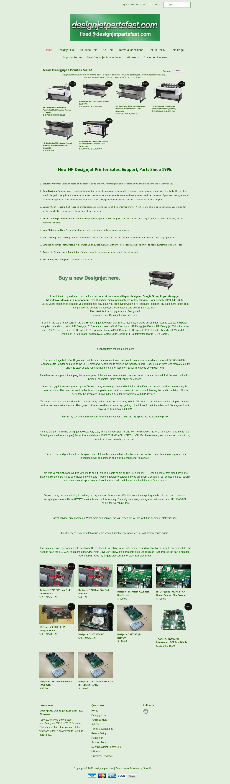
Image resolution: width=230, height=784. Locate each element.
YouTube (145, 711)
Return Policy (98, 733)
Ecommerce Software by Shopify (133, 768)
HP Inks (95, 751)
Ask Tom (96, 724)
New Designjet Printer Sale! (106, 747)
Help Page (97, 738)
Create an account (137, 5)
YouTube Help (99, 719)
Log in (124, 5)
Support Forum (99, 742)
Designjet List (99, 715)
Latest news (46, 705)
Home (94, 710)
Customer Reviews (101, 756)
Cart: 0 (156, 5)
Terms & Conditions (102, 728)
